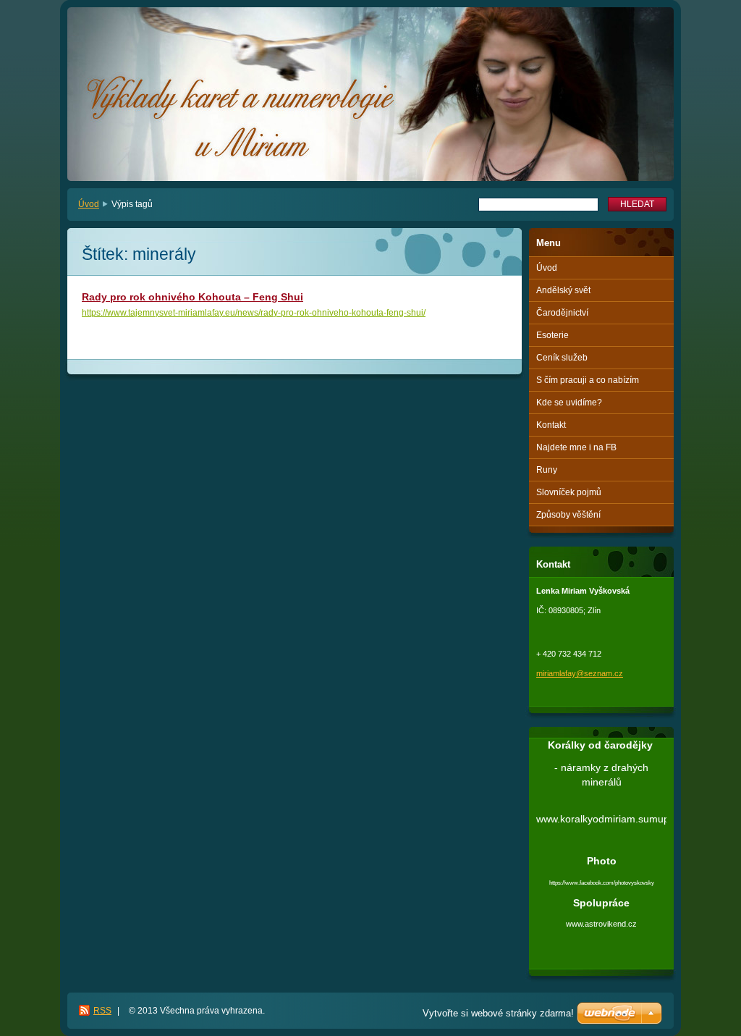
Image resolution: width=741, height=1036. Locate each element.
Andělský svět (563, 290)
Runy (546, 470)
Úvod (88, 204)
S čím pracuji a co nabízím (587, 380)
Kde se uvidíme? (569, 402)
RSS (102, 1011)
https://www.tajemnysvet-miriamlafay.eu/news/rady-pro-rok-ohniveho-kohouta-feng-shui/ (253, 313)
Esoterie (552, 335)
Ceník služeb (562, 358)
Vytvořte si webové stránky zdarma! (498, 1013)
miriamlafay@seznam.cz (579, 673)
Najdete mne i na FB (576, 447)
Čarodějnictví (562, 313)
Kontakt (551, 425)
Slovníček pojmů (568, 492)
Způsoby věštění (568, 515)
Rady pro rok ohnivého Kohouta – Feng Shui (192, 297)
